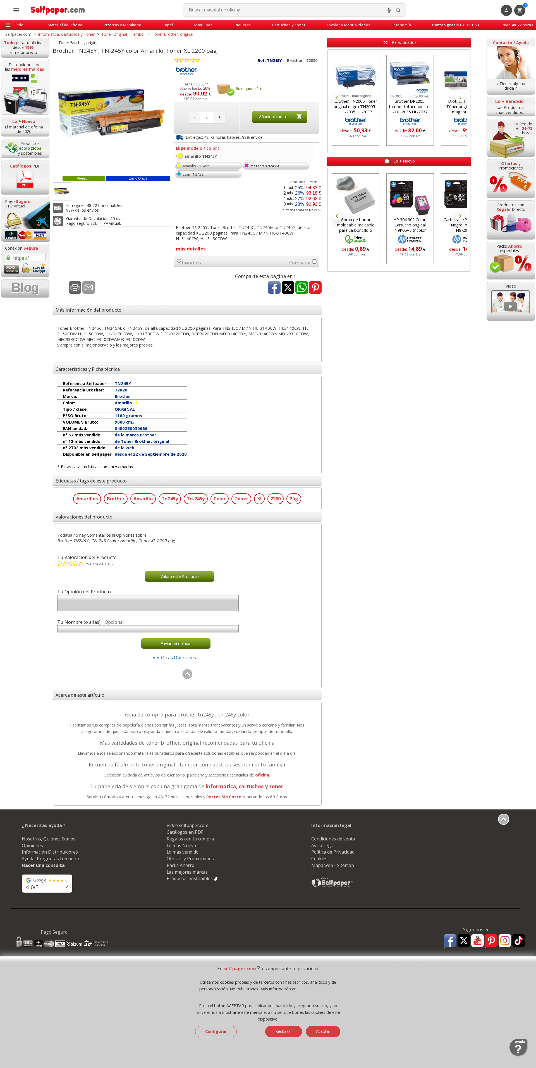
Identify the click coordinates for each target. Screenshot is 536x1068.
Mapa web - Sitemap (332, 865)
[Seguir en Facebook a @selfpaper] (450, 941)
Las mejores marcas (187, 872)
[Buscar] (398, 10)
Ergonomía (401, 24)
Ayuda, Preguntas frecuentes (52, 859)
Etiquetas (242, 24)
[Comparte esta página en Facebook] (274, 288)
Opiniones (32, 845)
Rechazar (283, 1031)
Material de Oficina (65, 24)
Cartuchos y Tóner (289, 24)
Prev (337, 98)
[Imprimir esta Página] (75, 288)
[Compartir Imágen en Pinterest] (315, 288)
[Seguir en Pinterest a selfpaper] (491, 941)
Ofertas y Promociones (190, 859)
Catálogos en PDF (185, 832)
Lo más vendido (182, 852)
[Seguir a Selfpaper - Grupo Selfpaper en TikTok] (518, 940)
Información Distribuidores (50, 852)
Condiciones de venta (333, 839)
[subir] (187, 678)
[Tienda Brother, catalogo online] (186, 74)
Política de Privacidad (333, 852)
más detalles (191, 248)
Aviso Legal (322, 845)
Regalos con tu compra (190, 839)
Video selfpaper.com (187, 825)
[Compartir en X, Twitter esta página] (288, 288)
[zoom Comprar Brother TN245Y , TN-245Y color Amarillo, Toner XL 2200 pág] (62, 191)
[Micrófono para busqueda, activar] (389, 10)
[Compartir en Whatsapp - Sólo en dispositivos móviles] (301, 288)
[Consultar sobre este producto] (88, 288)
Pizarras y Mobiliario (123, 24)
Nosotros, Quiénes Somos (48, 839)
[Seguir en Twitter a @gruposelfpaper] (464, 940)
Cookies (319, 859)
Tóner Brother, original (78, 42)
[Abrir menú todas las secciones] (16, 10)
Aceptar (323, 1031)
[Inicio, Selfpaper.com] (58, 10)
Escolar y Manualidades (348, 24)
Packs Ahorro (180, 865)
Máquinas (203, 24)
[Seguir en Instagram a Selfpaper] (505, 941)
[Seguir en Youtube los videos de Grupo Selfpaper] (477, 940)
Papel (167, 24)
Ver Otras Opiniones (174, 657)
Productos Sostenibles (190, 878)
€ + (455, 24)
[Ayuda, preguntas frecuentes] (518, 1055)
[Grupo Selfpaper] (332, 887)
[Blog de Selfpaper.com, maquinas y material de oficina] (25, 288)
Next (460, 98)
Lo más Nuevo (181, 845)
